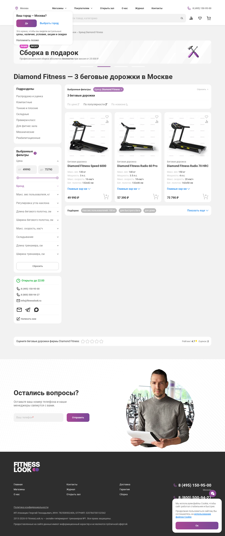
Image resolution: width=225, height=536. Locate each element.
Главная (18, 484)
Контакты (157, 8)
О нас (125, 8)
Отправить (78, 417)
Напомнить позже (27, 40)
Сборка (124, 494)
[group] (86, 66)
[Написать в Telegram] (28, 310)
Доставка (125, 484)
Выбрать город (49, 23)
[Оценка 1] (83, 341)
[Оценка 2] (87, 341)
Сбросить (37, 266)
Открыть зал (107, 8)
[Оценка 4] (97, 341)
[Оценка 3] (92, 341)
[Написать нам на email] (19, 310)
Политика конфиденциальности (31, 507)
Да (26, 23)
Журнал (139, 8)
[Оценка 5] (101, 341)
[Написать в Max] (36, 310)
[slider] (17, 178)
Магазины (19, 489)
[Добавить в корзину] (106, 196)
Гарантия (125, 489)
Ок (197, 525)
